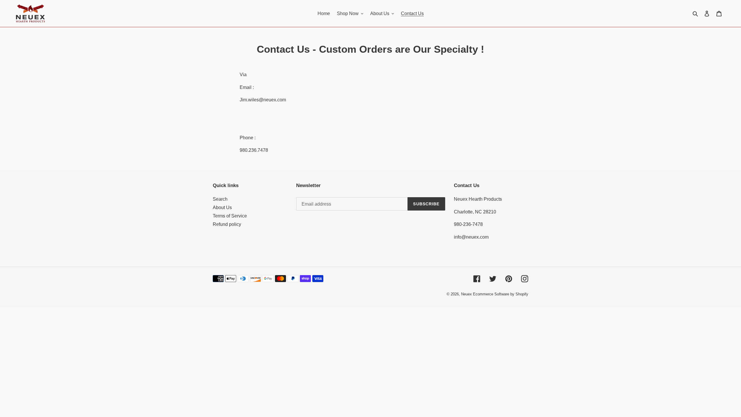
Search (220, 199)
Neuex (466, 294)
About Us (222, 207)
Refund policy (227, 224)
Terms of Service (230, 215)
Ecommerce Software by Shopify (500, 294)
